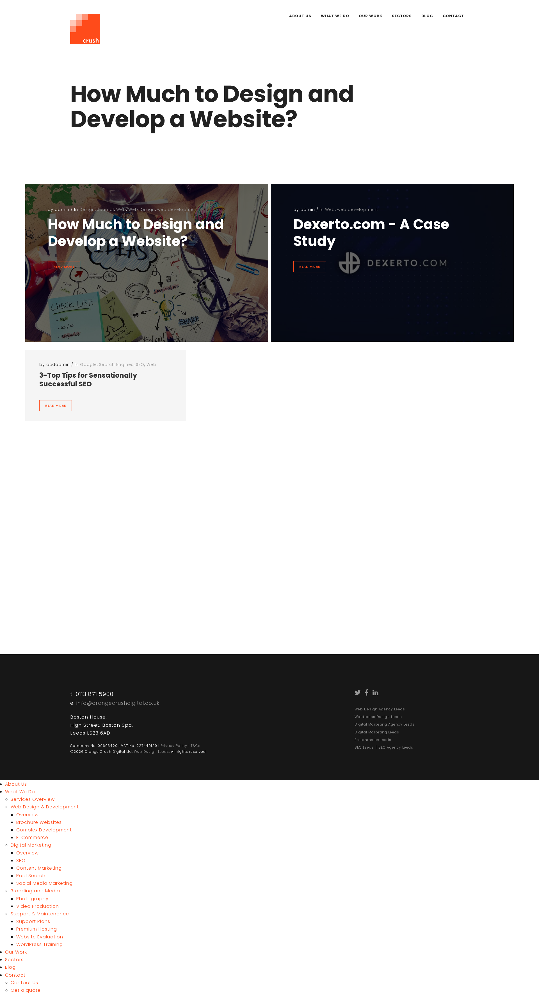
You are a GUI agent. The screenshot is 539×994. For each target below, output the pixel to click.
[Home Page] (85, 26)
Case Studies (92, 593)
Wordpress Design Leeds (378, 716)
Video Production (37, 906)
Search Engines (116, 364)
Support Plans (33, 921)
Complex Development (44, 830)
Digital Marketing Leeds (377, 732)
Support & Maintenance (40, 914)
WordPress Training (39, 944)
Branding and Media (35, 891)
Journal (105, 209)
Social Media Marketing (44, 883)
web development (177, 209)
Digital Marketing (31, 845)
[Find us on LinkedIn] (376, 693)
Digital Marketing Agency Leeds (385, 724)
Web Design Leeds (151, 751)
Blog (427, 16)
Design (87, 209)
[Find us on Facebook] (367, 693)
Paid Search (30, 875)
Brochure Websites (39, 822)
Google (88, 364)
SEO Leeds (364, 747)
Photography (32, 898)
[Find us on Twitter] (358, 693)
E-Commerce (32, 837)
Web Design (141, 209)
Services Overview (33, 799)
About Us (300, 16)
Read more (64, 266)
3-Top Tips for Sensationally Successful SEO (88, 379)
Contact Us (138, 593)
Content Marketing (39, 868)
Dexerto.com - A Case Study (371, 233)
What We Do (335, 16)
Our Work (370, 16)
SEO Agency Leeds (395, 747)
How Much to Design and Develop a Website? (136, 233)
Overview (27, 814)
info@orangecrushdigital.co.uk (117, 702)
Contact (453, 16)
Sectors (402, 16)
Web (121, 209)
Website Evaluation (39, 937)
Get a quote (26, 990)
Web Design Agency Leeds (380, 709)
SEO (140, 364)
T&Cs (195, 745)
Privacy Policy (174, 745)
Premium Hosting (36, 929)
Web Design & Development (45, 807)
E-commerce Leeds (373, 739)
